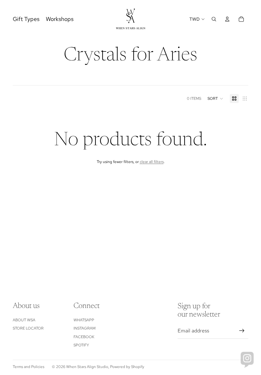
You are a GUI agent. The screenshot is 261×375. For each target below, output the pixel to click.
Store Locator (28, 328)
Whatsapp (84, 320)
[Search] (214, 19)
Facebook (84, 336)
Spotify (81, 345)
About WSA (24, 320)
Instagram (84, 328)
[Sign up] (242, 330)
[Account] (227, 19)
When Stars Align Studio (87, 366)
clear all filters (152, 161)
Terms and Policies (28, 366)
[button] (215, 99)
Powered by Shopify (127, 366)
